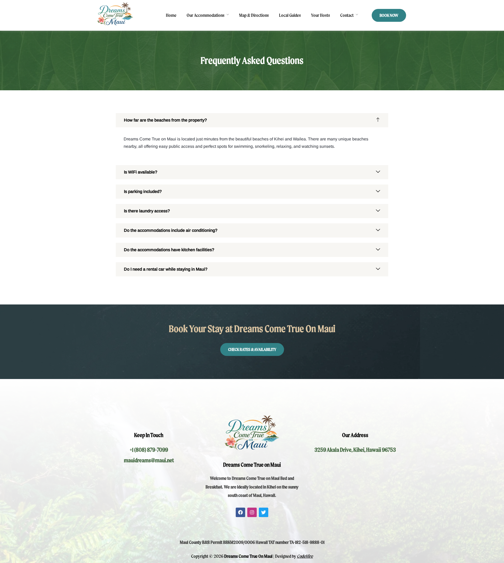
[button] (252, 120)
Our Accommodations (205, 15)
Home (171, 15)
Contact (347, 15)
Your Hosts (320, 15)
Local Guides (290, 15)
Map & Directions (254, 15)
